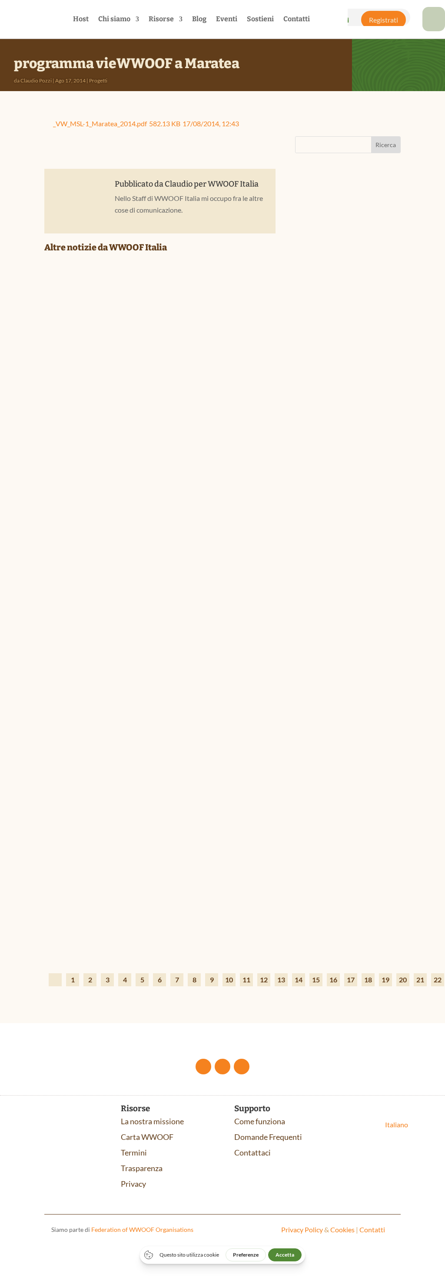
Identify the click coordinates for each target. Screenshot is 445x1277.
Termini (134, 1152)
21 (420, 979)
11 (246, 979)
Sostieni (260, 19)
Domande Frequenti (268, 1137)
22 (438, 979)
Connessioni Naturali (343, 413)
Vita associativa (171, 455)
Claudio (179, 184)
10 (229, 979)
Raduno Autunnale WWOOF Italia (339, 244)
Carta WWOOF (147, 1137)
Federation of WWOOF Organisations (142, 1229)
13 (281, 979)
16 (333, 979)
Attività (315, 262)
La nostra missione (152, 1121)
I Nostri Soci (138, 455)
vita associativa (353, 262)
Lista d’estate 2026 (89, 914)
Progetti (98, 80)
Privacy (133, 1183)
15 (316, 979)
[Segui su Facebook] (203, 1066)
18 (368, 979)
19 (385, 979)
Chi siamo (114, 19)
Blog (199, 19)
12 (264, 979)
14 (298, 979)
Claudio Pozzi (36, 80)
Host (81, 19)
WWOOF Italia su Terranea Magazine (126, 678)
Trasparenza (142, 1168)
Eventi (226, 19)
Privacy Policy (302, 1229)
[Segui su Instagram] (241, 1066)
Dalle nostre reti (104, 455)
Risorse (161, 19)
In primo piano (103, 926)
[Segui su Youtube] (222, 1066)
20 (403, 979)
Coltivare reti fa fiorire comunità (123, 442)
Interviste (135, 691)
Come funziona (259, 1121)
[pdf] (433, 28)
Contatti (296, 19)
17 (351, 979)
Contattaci (252, 1152)
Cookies (342, 1229)
